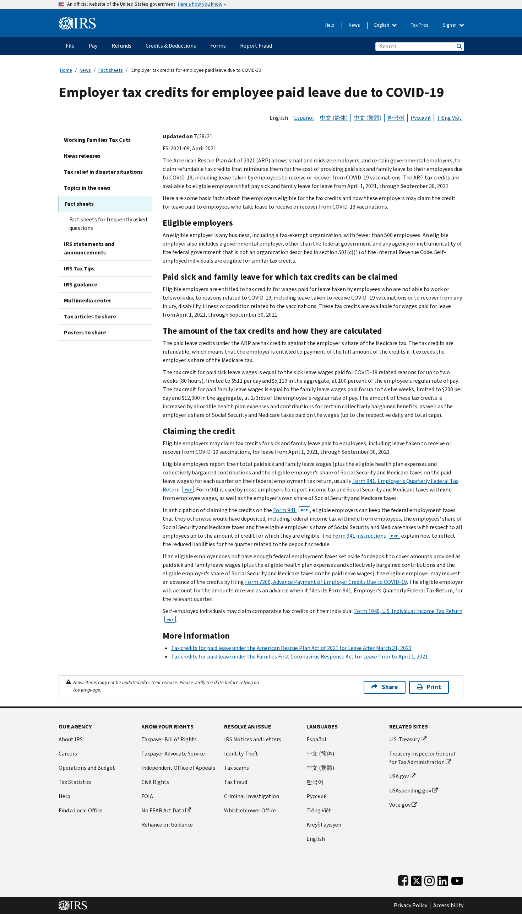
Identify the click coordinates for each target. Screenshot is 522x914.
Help (330, 25)
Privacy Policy (410, 905)
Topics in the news (87, 188)
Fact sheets (110, 70)
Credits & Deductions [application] (171, 45)
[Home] (77, 20)
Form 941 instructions (365, 535)
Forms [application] (218, 45)
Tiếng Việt (449, 118)
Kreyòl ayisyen (323, 824)
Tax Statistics (75, 782)
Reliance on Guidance (167, 824)
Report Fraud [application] (256, 45)
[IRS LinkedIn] (442, 879)
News (354, 25)
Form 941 (290, 510)
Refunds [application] (121, 45)
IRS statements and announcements (89, 248)
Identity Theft (241, 753)
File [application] (70, 45)
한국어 (395, 118)
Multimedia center (87, 300)
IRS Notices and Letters (252, 739)
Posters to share (85, 332)
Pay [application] (93, 45)
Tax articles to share (90, 316)
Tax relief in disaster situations (103, 172)
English (382, 25)
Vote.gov (399, 804)
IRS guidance (80, 284)
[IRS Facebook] (403, 879)
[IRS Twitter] (416, 879)
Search (458, 46)
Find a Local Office (81, 810)
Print (434, 687)
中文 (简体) (334, 118)
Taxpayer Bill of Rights (169, 739)
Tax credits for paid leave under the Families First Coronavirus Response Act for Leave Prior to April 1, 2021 (299, 656)
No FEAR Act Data (162, 810)
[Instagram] (429, 879)
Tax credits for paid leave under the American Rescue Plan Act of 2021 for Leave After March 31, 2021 (291, 648)
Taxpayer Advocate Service (173, 753)
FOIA (147, 796)
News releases (82, 156)
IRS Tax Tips (79, 268)
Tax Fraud (235, 782)
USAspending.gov (410, 790)
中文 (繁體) (367, 118)
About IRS (71, 739)
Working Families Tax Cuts (97, 140)
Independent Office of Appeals (178, 767)
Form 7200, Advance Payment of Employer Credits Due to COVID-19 (326, 582)
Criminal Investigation (251, 796)
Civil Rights (155, 782)
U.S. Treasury (404, 739)
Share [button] (390, 687)
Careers (68, 753)
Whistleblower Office (250, 810)
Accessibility (448, 905)
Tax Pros (420, 25)
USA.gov (399, 776)
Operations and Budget (87, 767)
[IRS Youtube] (457, 879)
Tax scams (236, 767)
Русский (420, 118)
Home (66, 70)
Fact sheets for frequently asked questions (108, 224)
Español (304, 118)
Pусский (316, 796)
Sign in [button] (450, 25)
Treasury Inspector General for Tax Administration (422, 758)
